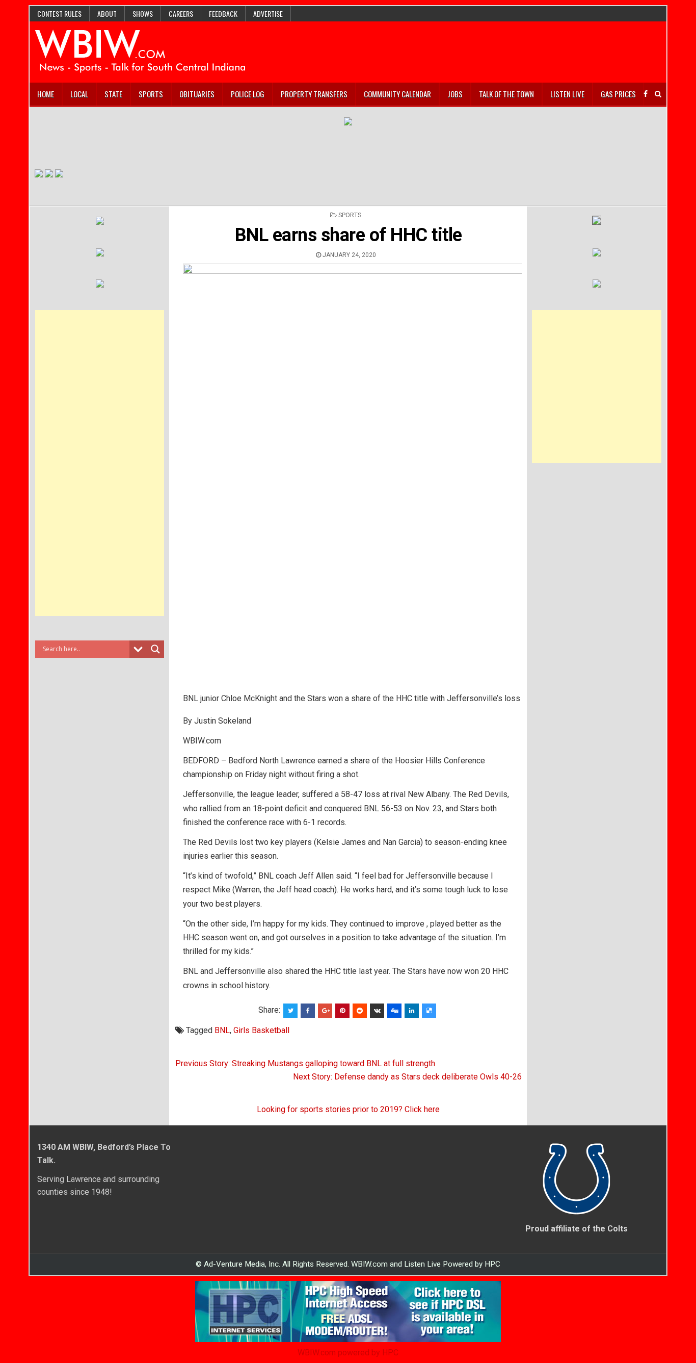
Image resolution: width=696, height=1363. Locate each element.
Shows (142, 13)
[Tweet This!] (290, 1011)
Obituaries (197, 93)
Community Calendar (397, 93)
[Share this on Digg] (394, 1011)
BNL (222, 1030)
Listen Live (567, 93)
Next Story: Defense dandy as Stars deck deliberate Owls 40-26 (407, 1077)
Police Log (247, 93)
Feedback (223, 13)
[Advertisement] (100, 463)
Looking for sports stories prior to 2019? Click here (348, 1109)
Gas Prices (618, 93)
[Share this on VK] (377, 1011)
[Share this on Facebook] (308, 1011)
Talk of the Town (506, 93)
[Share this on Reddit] (360, 1011)
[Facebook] (646, 94)
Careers (181, 13)
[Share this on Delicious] (429, 1011)
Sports (151, 93)
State (113, 93)
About (107, 13)
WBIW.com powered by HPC (348, 1352)
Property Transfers (314, 93)
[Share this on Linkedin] (412, 1011)
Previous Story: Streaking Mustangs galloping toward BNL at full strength (305, 1063)
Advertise (268, 13)
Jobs (455, 93)
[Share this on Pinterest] (342, 1011)
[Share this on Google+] (325, 1011)
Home (45, 93)
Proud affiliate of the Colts (576, 1228)
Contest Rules (59, 13)
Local (79, 93)
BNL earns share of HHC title (348, 235)
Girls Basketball (261, 1030)
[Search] (658, 94)
